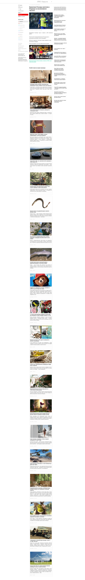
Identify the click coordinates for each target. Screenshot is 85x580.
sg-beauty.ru (21, 32)
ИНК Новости (42, 2)
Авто (20, 12)
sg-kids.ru (21, 36)
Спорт (21, 14)
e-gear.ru (21, 34)
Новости (21, 7)
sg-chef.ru (21, 23)
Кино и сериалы (22, 16)
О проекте (19, 44)
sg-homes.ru (21, 30)
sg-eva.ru (21, 28)
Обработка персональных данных (22, 49)
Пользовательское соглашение (23, 51)
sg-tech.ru (21, 39)
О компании (20, 43)
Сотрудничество (20, 47)
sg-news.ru (21, 21)
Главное (21, 5)
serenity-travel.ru (22, 25)
